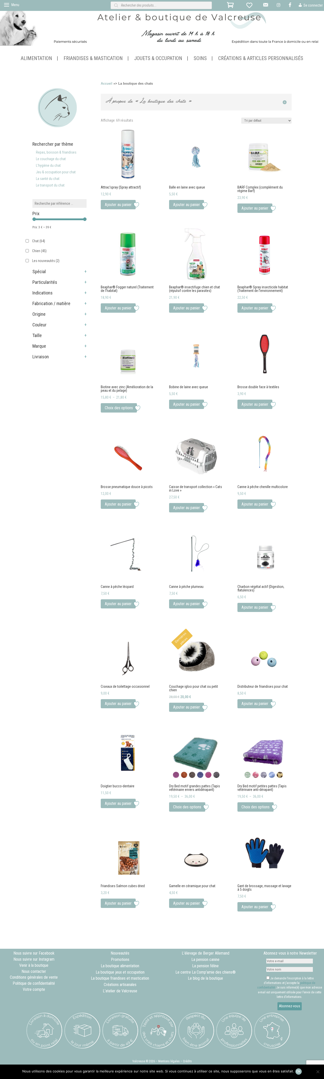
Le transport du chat (50, 185)
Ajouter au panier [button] (118, 204)
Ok (298, 1071)
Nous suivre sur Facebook (33, 953)
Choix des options (119, 407)
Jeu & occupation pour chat (56, 172)
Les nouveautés (45, 261)
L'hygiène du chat (48, 165)
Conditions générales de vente (34, 977)
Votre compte (34, 989)
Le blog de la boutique (205, 978)
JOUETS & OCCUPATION (158, 59)
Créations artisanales (120, 984)
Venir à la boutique (33, 965)
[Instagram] (279, 7)
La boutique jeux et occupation (120, 972)
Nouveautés (120, 953)
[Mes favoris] (250, 6)
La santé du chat (47, 179)
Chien (39, 251)
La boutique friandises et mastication (120, 978)
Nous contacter (34, 971)
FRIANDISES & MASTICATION (93, 59)
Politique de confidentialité (34, 983)
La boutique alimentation (120, 965)
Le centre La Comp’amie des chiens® (205, 972)
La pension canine (205, 959)
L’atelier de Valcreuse (120, 991)
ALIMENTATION (36, 59)
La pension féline (205, 965)
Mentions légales (169, 1061)
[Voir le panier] (231, 6)
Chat (38, 241)
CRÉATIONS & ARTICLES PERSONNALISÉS (260, 59)
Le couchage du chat (51, 159)
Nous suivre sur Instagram (33, 959)
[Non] (317, 1071)
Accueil (106, 83)
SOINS (200, 59)
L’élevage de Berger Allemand (205, 953)
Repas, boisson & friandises (56, 152)
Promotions (120, 959)
